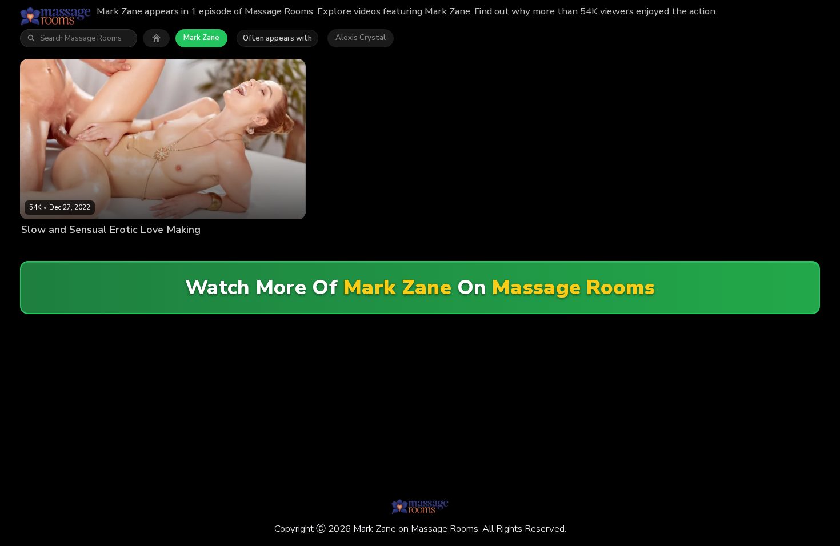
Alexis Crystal (360, 38)
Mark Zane (201, 38)
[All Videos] (156, 38)
